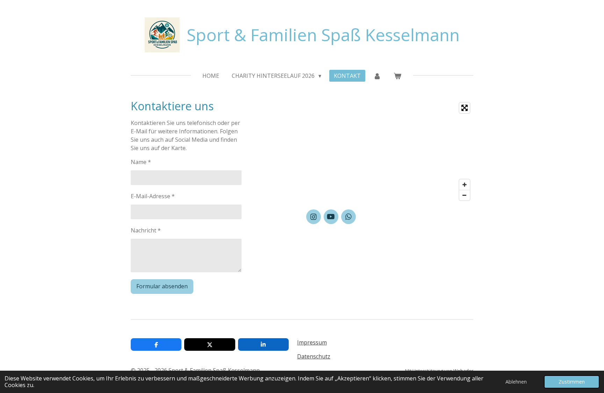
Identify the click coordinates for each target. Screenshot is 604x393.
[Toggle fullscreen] (464, 108)
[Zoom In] (464, 184)
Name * (141, 162)
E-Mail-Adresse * (153, 196)
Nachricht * (146, 230)
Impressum (312, 342)
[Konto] (377, 76)
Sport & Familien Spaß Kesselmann (323, 34)
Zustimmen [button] (572, 381)
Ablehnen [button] (516, 381)
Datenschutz (313, 356)
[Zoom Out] (464, 195)
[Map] (389, 151)
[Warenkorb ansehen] (397, 76)
